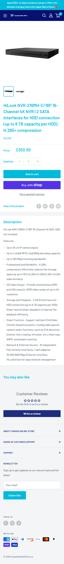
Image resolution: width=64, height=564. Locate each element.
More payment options (32, 194)
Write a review (32, 413)
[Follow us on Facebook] (5, 523)
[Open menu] (5, 15)
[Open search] (44, 15)
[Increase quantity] (37, 161)
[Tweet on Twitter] (51, 206)
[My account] (51, 15)
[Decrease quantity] (19, 161)
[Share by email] (58, 206)
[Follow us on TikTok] (18, 523)
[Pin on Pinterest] (45, 206)
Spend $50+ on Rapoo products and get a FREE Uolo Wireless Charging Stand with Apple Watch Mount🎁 (32, 4)
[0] (58, 15)
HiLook (7, 138)
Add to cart (32, 174)
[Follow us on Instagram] (12, 523)
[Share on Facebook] (38, 206)
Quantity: (8, 161)
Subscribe (15, 495)
